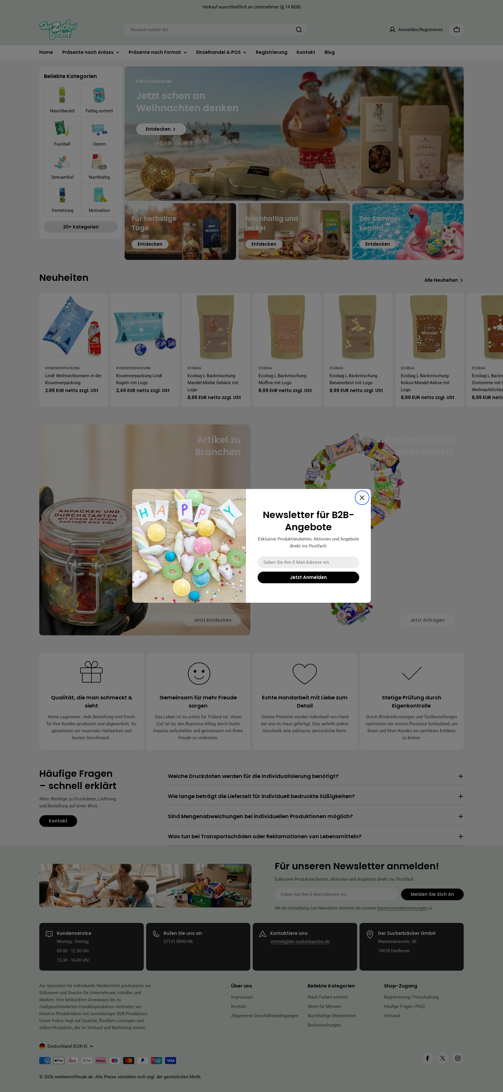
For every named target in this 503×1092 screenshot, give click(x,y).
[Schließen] (362, 498)
